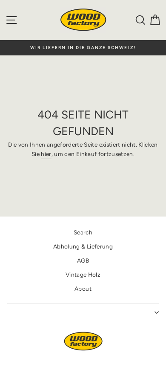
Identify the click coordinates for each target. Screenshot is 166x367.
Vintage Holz (83, 274)
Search (83, 232)
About (83, 288)
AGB (83, 260)
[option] (83, 47)
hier (46, 153)
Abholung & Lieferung (83, 246)
